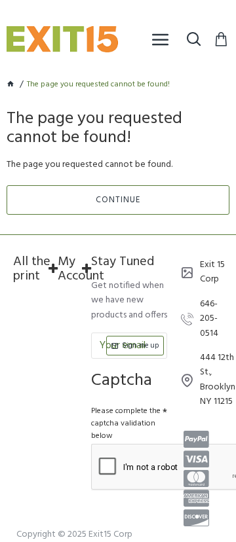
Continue (118, 200)
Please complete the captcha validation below (126, 424)
